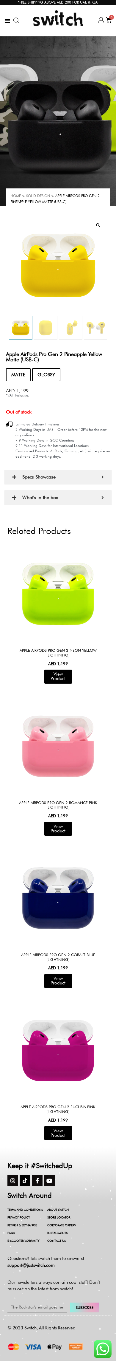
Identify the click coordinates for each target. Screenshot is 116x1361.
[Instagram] (12, 1180)
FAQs (11, 1233)
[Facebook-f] (37, 1180)
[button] (7, 20)
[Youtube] (49, 1180)
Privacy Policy (18, 1217)
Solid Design (38, 195)
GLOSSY (46, 374)
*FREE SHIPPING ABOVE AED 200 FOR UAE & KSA (58, 2)
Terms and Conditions (25, 1209)
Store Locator (58, 1217)
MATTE (18, 374)
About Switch (58, 1209)
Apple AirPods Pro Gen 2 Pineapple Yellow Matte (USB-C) (54, 357)
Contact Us (56, 1240)
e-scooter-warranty (23, 1240)
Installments (57, 1233)
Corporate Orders (61, 1225)
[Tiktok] (25, 1180)
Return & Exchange (22, 1225)
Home (15, 195)
